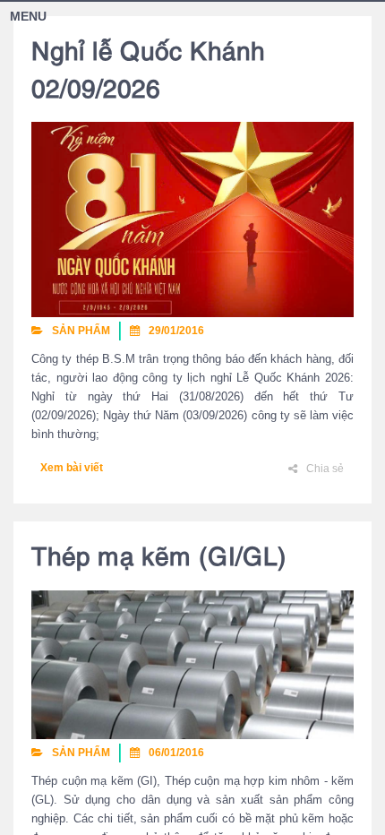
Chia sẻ (325, 468)
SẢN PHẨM (81, 330)
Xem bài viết (71, 467)
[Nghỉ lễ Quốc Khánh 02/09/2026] (192, 218)
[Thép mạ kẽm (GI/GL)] (192, 663)
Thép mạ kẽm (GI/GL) (159, 559)
